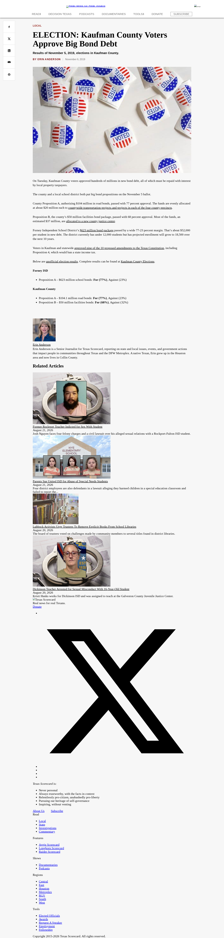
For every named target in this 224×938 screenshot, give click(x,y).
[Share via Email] (9, 62)
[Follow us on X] (115, 766)
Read (35, 14)
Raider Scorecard (49, 851)
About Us (38, 811)
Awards (43, 919)
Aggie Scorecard (49, 844)
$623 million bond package (97, 230)
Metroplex (45, 892)
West (42, 902)
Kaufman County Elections (137, 261)
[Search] (197, 6)
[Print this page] (9, 74)
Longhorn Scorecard (51, 848)
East (41, 885)
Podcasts (86, 14)
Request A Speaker (50, 922)
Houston (44, 888)
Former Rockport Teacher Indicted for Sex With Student (67, 426)
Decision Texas (59, 14)
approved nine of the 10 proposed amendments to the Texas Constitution (119, 248)
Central (43, 881)
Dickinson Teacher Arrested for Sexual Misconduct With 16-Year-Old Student (81, 589)
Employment (47, 926)
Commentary (47, 831)
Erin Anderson (49, 59)
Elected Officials (49, 915)
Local (37, 25)
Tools (138, 14)
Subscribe (181, 14)
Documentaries (114, 14)
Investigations (47, 828)
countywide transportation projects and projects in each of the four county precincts (120, 207)
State (42, 824)
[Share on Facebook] (9, 27)
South (42, 899)
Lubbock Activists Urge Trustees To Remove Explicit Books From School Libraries (84, 526)
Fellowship (46, 929)
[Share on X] (9, 39)
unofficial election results (62, 261)
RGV (42, 895)
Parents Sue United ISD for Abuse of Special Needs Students (70, 481)
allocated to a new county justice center (90, 221)
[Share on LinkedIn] (9, 50)
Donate (157, 14)
